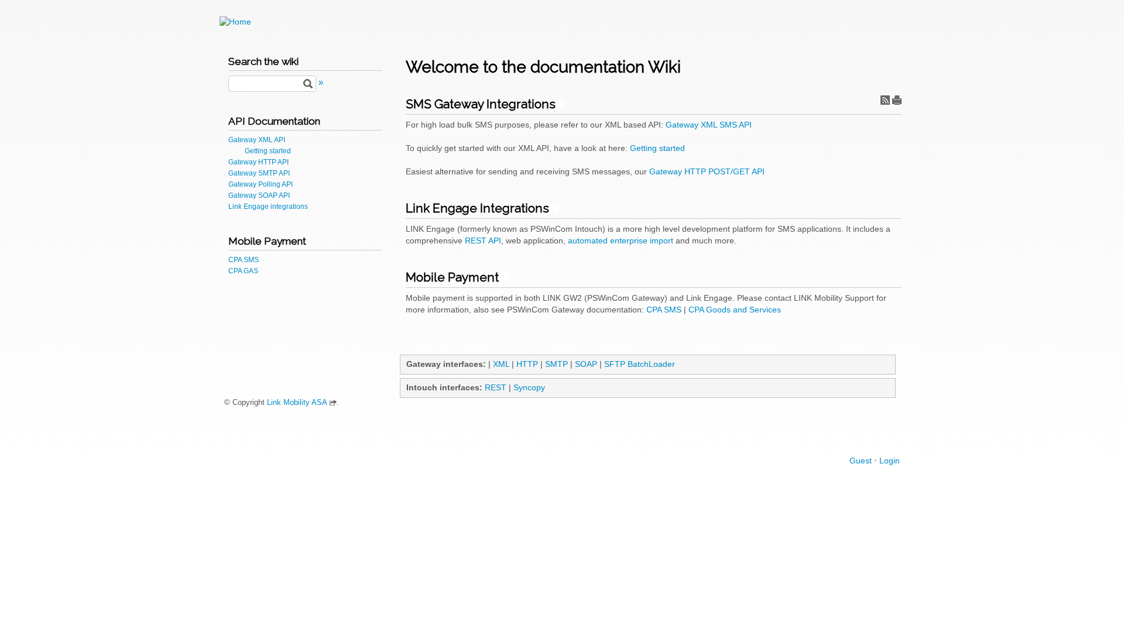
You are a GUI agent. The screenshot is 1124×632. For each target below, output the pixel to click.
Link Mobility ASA (297, 403)
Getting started (268, 151)
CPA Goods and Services (734, 309)
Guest (860, 460)
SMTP (556, 364)
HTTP (527, 364)
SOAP (586, 364)
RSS (885, 100)
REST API (483, 240)
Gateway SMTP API (259, 173)
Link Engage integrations (268, 206)
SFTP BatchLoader (639, 364)
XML (501, 364)
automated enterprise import (620, 240)
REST (495, 387)
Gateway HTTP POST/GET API (707, 171)
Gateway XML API (256, 140)
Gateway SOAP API (259, 195)
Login (889, 460)
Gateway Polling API (260, 184)
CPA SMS (243, 260)
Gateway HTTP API (258, 162)
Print (897, 100)
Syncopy (529, 387)
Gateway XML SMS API (709, 124)
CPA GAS (243, 271)
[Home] (235, 21)
